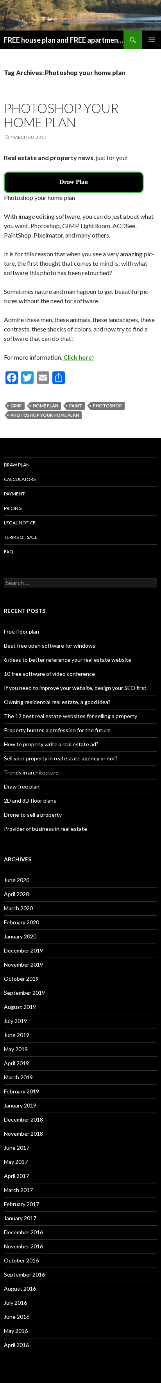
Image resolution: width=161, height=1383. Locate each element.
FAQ (8, 552)
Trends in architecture (31, 772)
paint (75, 405)
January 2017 (20, 1218)
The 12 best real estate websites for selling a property (70, 716)
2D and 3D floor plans (30, 800)
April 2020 (16, 894)
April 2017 (16, 1175)
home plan (45, 405)
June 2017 (16, 1147)
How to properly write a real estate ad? (51, 744)
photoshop (107, 405)
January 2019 (20, 1105)
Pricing (13, 508)
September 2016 (24, 1274)
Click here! (78, 357)
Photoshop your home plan (61, 115)
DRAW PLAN (17, 465)
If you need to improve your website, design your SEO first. (76, 687)
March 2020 (18, 908)
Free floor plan (21, 631)
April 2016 (16, 1345)
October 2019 (21, 978)
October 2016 (21, 1260)
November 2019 (23, 964)
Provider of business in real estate (45, 828)
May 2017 (16, 1161)
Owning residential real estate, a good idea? (57, 702)
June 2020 (16, 880)
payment (14, 494)
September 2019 (24, 992)
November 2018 (23, 1133)
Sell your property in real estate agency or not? (61, 758)
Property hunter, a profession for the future (57, 730)
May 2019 (16, 1049)
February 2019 (21, 1091)
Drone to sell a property (33, 814)
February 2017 (21, 1204)
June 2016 (16, 1316)
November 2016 (23, 1246)
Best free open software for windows (49, 645)
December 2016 (23, 1232)
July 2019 (15, 1020)
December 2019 (23, 950)
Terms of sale (21, 537)
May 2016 (16, 1330)
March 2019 (18, 1077)
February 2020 (21, 922)
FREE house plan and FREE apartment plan (63, 40)
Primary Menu (151, 40)
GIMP (16, 405)
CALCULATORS (20, 479)
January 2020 (20, 936)
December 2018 (23, 1119)
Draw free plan (21, 786)
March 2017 (18, 1190)
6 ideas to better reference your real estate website (67, 659)
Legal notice (20, 523)
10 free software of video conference (49, 673)
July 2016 (15, 1302)
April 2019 (16, 1063)
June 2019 (16, 1035)
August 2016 (20, 1288)
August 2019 (20, 1006)
